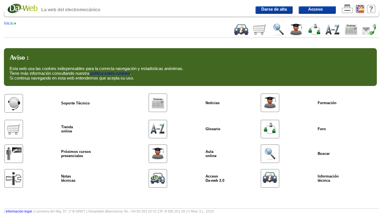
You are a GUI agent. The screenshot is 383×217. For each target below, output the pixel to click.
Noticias (213, 103)
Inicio (8, 23)
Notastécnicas (68, 178)
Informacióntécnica (328, 178)
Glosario (213, 129)
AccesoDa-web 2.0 (215, 178)
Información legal (19, 211)
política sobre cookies (110, 73)
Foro (322, 129)
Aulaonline (211, 154)
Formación (327, 103)
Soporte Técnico (75, 103)
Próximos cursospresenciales (76, 154)
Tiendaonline (67, 129)
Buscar (324, 153)
